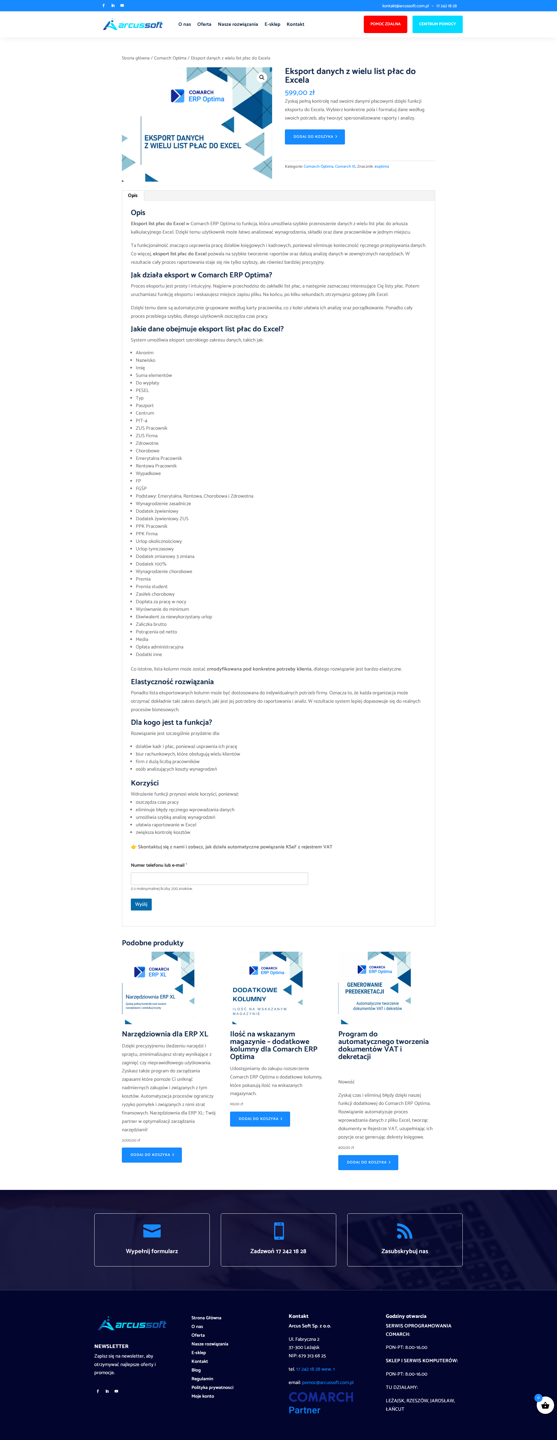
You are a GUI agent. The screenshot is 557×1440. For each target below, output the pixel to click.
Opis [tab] (133, 195)
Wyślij (141, 904)
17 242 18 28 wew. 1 (315, 1369)
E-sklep (272, 24)
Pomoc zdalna (385, 24)
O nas (184, 24)
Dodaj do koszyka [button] (150, 1155)
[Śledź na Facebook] (103, 5)
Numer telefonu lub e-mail (159, 865)
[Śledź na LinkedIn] (112, 5)
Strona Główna (206, 1319)
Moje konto (202, 1397)
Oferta (204, 24)
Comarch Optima (170, 58)
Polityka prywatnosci (212, 1389)
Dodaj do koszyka (313, 137)
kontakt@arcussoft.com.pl (405, 6)
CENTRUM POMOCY (437, 24)
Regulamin (202, 1380)
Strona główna (136, 58)
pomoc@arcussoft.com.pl (328, 1382)
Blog (196, 1371)
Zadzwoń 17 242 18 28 (278, 1251)
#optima (382, 166)
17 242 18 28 (446, 6)
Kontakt (295, 24)
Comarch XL (345, 166)
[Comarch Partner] (321, 1412)
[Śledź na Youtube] (122, 5)
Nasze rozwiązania (238, 24)
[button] (262, 77)
